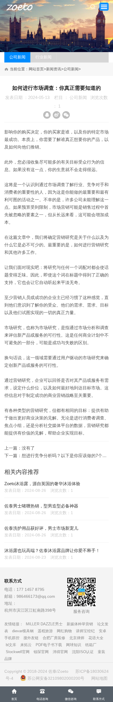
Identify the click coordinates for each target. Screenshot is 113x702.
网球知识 (73, 645)
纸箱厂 (90, 645)
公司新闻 (17, 57)
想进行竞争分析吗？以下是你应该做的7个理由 (66, 455)
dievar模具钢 (23, 631)
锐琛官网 (41, 652)
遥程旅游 (45, 631)
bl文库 (11, 645)
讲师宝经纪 (85, 631)
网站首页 (36, 69)
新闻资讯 (53, 69)
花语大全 (95, 638)
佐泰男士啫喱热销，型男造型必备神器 (41, 505)
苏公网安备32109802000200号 (56, 678)
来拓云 (26, 645)
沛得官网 (60, 652)
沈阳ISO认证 (83, 652)
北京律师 (76, 638)
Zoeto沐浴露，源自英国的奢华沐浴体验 (42, 483)
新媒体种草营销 (80, 624)
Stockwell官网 (18, 652)
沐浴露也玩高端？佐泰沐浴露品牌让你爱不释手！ (52, 550)
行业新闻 (43, 57)
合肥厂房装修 (54, 638)
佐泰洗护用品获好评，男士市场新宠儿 (41, 528)
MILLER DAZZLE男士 (44, 624)
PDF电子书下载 (49, 645)
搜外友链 (31, 638)
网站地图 (99, 678)
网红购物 (64, 631)
